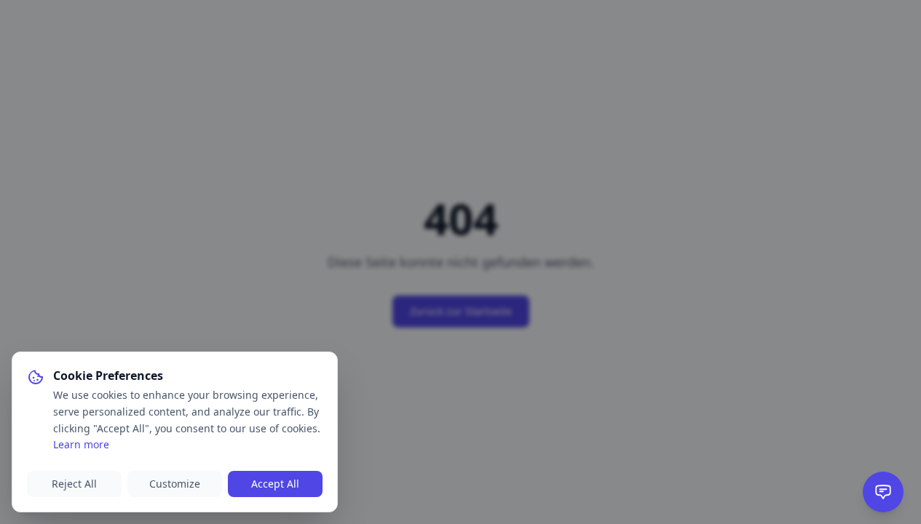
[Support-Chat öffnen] (883, 492)
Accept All (275, 484)
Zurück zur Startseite (461, 311)
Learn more (81, 444)
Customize (174, 484)
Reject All (74, 484)
